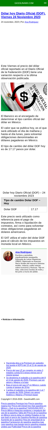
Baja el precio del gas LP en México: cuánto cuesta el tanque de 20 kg (26, 386)
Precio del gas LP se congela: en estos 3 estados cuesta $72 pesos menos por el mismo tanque (24, 372)
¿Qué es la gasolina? (18, 408)
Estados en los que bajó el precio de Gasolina (23, 416)
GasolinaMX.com (24, 3)
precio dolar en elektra (21, 415)
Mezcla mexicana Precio (26, 9)
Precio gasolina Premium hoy (14, 403)
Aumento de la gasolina (12, 420)
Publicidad (16, 427)
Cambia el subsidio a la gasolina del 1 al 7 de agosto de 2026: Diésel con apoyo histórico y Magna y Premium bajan (25, 392)
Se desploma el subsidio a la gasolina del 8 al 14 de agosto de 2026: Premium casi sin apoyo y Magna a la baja (26, 380)
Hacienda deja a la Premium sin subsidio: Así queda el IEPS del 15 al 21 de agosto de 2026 (26, 365)
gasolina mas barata (15, 424)
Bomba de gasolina (38, 417)
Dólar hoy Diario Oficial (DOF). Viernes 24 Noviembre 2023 (23, 15)
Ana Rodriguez (31, 22)
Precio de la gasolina (31, 427)
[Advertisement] (23, 43)
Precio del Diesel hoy (21, 406)
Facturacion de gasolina (20, 422)
